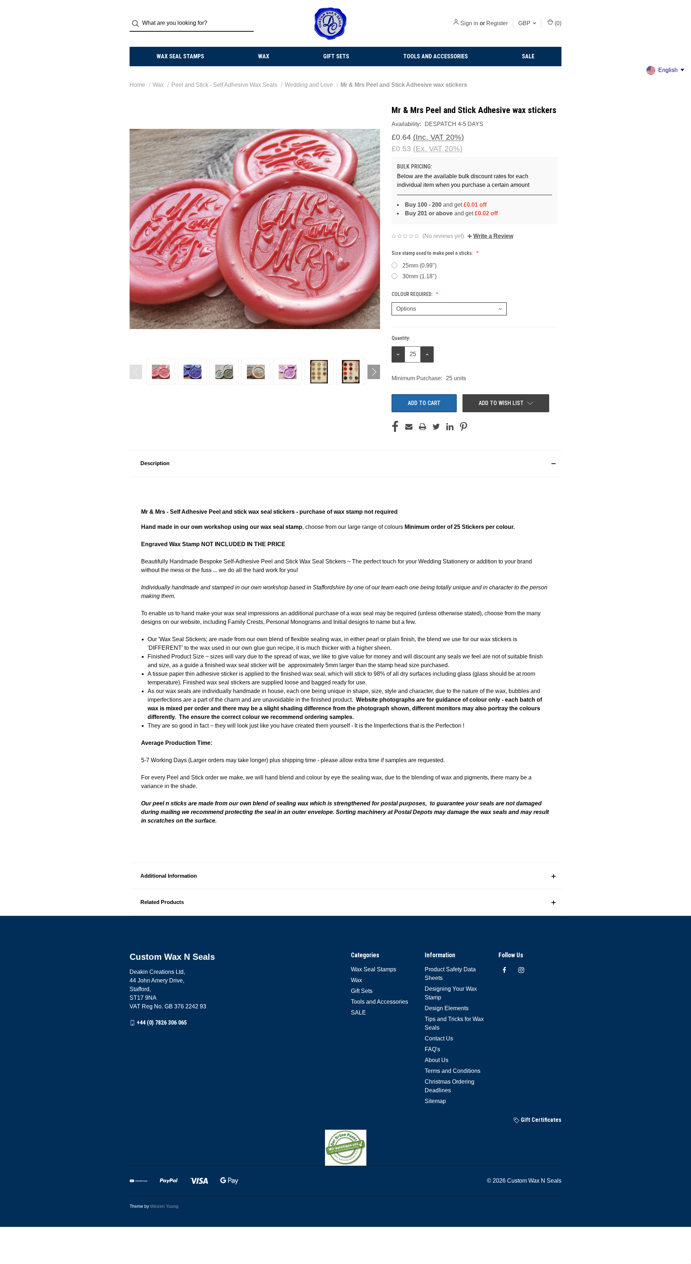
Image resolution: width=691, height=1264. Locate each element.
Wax (263, 56)
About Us (436, 1060)
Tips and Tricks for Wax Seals (454, 1023)
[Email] (408, 426)
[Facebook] (395, 426)
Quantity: (401, 338)
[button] (345, 463)
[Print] (422, 426)
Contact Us (439, 1038)
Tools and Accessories (435, 56)
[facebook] (504, 970)
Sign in (469, 23)
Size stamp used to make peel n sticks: (433, 253)
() (557, 23)
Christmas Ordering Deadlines (449, 1086)
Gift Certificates (540, 1119)
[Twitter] (436, 426)
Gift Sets (336, 56)
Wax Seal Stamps (180, 56)
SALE (528, 56)
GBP (525, 23)
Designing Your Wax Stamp (451, 993)
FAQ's (432, 1049)
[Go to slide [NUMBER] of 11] (136, 372)
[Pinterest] (463, 426)
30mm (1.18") (419, 276)
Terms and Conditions (452, 1071)
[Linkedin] (449, 426)
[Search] (138, 23)
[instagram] (521, 970)
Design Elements (447, 1008)
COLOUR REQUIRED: (413, 294)
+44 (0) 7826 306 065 (162, 1022)
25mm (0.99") (419, 265)
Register (497, 23)
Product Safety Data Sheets (450, 973)
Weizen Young (164, 1206)
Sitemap (435, 1101)
